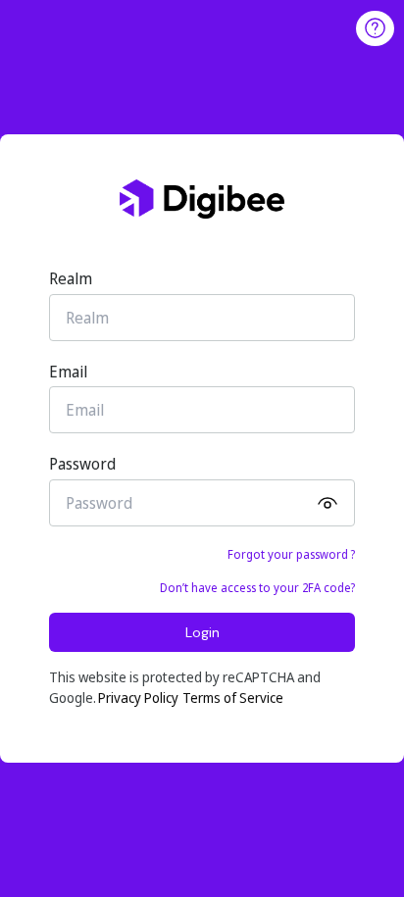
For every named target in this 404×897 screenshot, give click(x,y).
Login (202, 632)
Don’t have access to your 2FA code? (257, 587)
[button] (325, 502)
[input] (202, 317)
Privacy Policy (138, 697)
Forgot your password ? (291, 554)
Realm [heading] (70, 278)
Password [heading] (82, 463)
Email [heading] (68, 371)
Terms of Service (232, 697)
